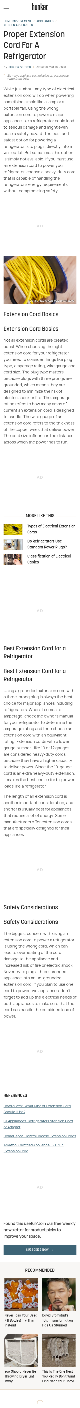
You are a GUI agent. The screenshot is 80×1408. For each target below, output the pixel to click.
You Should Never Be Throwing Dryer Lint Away (20, 1376)
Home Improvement (18, 21)
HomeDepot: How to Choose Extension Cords (40, 1136)
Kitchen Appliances (18, 25)
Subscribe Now (37, 1250)
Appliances (45, 21)
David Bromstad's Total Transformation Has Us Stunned (57, 1320)
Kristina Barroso (19, 66)
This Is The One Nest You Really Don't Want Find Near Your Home (58, 1376)
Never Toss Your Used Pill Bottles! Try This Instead (20, 1320)
